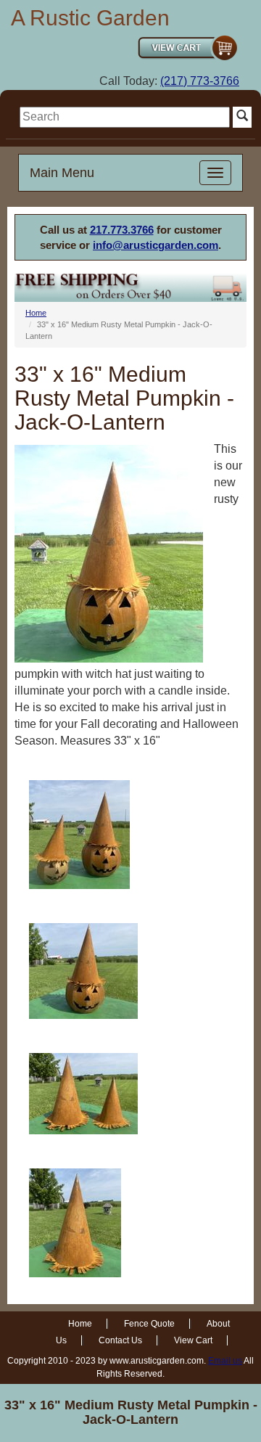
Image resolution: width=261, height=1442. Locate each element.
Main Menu (62, 172)
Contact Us (120, 1340)
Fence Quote (149, 1324)
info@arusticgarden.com (155, 245)
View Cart (193, 1340)
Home (35, 312)
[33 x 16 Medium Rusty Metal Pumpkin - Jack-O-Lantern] (79, 834)
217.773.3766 (122, 230)
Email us (225, 1361)
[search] (125, 117)
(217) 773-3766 (199, 81)
